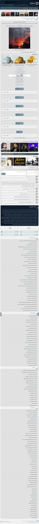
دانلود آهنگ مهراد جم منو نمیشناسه (32, 363)
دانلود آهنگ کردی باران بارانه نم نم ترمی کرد (29, 18)
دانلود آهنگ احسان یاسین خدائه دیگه (31, 290)
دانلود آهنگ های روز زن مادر (33, 476)
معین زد (2, 221)
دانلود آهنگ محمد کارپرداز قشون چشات (31, 292)
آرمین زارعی (33, 209)
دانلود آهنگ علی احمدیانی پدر (32, 412)
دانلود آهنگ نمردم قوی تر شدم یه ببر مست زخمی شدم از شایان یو (27, 285)
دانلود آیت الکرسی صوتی (33, 393)
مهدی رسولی (27, 223)
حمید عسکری (22, 212)
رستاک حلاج (9, 212)
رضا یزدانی (32, 214)
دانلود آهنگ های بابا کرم (33, 251)
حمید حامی (25, 212)
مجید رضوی (35, 220)
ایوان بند (31, 211)
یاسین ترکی (19, 224)
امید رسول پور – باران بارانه (19, 97)
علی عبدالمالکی (19, 217)
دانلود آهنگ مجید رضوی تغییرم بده (32, 350)
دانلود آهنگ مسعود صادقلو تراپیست (32, 244)
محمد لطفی (5, 220)
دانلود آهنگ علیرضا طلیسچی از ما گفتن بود (31, 342)
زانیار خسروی (25, 214)
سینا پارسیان (35, 215)
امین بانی (3, 209)
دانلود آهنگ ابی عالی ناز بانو (33, 294)
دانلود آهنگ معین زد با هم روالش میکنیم (31, 346)
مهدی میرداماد (20, 223)
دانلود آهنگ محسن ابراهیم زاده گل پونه (31, 447)
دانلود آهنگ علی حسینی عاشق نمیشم (31, 414)
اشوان (14, 209)
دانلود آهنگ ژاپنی (34, 499)
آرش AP (36, 209)
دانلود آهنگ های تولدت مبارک (32, 344)
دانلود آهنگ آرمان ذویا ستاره (33, 437)
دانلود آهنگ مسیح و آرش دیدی (32, 328)
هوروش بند (22, 224)
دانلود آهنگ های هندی (33, 511)
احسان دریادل (21, 209)
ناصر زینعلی (32, 224)
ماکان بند (12, 218)
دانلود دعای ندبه (34, 403)
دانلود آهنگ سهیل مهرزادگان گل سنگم (31, 352)
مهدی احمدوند (35, 223)
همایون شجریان (27, 224)
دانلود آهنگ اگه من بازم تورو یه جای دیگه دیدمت (30, 249)
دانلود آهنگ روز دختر (34, 470)
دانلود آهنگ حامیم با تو (33, 317)
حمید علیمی (18, 212)
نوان (29, 224)
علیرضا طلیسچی (3, 217)
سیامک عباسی (14, 214)
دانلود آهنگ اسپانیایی (34, 497)
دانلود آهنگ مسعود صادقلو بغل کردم (31, 410)
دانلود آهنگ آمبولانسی (33, 513)
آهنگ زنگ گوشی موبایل (33, 472)
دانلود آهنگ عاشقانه (34, 462)
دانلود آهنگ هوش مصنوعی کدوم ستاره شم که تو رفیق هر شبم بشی (27, 304)
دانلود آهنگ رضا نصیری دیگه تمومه (32, 288)
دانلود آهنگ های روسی (33, 494)
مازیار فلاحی (15, 218)
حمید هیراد (14, 212)
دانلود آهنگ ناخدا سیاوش (33, 242)
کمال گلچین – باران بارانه (19, 123)
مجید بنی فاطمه (8, 218)
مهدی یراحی (15, 223)
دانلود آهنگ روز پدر (34, 466)
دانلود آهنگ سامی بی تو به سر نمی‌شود (31, 433)
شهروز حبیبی (8, 215)
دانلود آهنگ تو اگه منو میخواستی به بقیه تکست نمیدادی (29, 255)
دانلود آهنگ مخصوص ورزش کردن (32, 484)
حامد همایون (6, 211)
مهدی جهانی (31, 223)
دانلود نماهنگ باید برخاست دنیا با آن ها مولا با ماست (29, 372)
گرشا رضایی (21, 218)
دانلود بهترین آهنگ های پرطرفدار (32, 451)
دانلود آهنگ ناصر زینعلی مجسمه (32, 359)
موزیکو (10, 228)
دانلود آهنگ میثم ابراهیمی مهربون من (31, 336)
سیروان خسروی (5, 214)
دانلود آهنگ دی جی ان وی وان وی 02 (31, 326)
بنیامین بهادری (23, 211)
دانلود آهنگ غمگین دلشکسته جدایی (32, 486)
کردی (21, 22)
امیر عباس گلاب (10, 209)
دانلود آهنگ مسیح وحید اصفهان (32, 443)
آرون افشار (30, 209)
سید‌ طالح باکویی (10, 214)
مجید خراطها (3, 218)
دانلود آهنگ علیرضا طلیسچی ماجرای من (31, 330)
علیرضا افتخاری (8, 217)
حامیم (3, 211)
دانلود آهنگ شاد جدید (33, 458)
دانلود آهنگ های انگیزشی (33, 509)
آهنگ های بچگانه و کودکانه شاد (32, 478)
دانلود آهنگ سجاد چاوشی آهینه (32, 271)
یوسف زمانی (15, 224)
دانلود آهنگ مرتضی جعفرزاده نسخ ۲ (32, 296)
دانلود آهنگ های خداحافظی (33, 503)
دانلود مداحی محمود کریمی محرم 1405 (31, 376)
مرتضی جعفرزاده (17, 221)
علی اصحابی (27, 217)
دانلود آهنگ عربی (34, 492)
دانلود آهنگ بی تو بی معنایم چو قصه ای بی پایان (30, 310)
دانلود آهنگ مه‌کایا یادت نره (33, 269)
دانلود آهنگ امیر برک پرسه (33, 431)
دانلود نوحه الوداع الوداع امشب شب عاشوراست (30, 389)
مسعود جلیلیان (13, 221)
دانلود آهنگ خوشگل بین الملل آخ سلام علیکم (30, 283)
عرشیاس (5, 215)
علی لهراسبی (15, 217)
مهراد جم (12, 223)
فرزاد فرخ (32, 218)
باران (19, 22)
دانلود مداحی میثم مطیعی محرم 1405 (31, 380)
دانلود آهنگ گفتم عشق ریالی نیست (32, 300)
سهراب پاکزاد (18, 214)
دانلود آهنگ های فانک (33, 474)
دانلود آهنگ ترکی (34, 468)
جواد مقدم (13, 211)
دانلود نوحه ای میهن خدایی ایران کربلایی (31, 356)
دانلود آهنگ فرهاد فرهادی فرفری (32, 421)
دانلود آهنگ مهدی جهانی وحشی (32, 425)
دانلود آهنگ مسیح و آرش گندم (32, 365)
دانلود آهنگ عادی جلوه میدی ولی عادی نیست (30, 257)
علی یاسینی (11, 217)
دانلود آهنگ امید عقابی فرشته (32, 332)
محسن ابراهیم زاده (31, 220)
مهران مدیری (9, 223)
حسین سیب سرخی (30, 212)
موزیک (32, 23)
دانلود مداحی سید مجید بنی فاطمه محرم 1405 (30, 378)
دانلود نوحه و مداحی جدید (33, 464)
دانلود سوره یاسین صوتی (33, 397)
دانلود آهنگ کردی (34, 517)
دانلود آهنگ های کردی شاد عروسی (32, 259)
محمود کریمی (26, 221)
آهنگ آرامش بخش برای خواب (33, 480)
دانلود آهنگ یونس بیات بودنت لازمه (32, 338)
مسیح (5, 221)
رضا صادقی (36, 214)
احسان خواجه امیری (25, 209)
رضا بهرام (6, 212)
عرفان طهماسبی (35, 217)
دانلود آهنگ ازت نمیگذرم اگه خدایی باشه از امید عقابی (29, 281)
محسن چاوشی (26, 220)
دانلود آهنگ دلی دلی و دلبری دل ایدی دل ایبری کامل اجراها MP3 (28, 246)
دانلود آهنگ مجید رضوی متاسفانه (32, 361)
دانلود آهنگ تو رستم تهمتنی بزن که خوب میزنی (30, 348)
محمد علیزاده (9, 220)
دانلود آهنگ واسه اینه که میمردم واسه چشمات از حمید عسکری (28, 240)
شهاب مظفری (20, 215)
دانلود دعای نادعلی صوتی (33, 401)
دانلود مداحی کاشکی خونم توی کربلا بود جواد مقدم (29, 439)
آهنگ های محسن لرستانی (33, 515)
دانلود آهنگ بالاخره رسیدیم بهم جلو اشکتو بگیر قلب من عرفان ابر (28, 302)
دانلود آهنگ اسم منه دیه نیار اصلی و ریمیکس (30, 261)
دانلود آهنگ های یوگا (34, 505)
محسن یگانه (17, 220)
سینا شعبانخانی (28, 215)
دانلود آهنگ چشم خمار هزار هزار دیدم (31, 253)
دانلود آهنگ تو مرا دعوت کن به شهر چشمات (30, 275)
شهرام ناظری (12, 215)
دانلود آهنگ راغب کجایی (33, 429)
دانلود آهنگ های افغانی (33, 482)
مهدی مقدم (23, 223)
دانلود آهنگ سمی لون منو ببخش (32, 277)
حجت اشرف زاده (35, 212)
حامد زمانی (10, 211)
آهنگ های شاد (19, 154)
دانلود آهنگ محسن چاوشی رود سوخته (31, 322)
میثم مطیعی (5, 223)
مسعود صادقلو (8, 221)
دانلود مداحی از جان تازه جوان (32, 374)
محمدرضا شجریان (35, 221)
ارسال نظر (3, 173)
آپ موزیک (34, 3)
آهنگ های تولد (7, 154)
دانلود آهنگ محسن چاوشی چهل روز (31, 334)
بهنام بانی (19, 211)
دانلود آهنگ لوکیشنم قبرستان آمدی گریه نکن (30, 306)
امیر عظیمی (6, 209)
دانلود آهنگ (24, 22)
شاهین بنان (23, 215)
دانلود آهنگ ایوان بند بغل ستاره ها (32, 298)
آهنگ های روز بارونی (34, 507)
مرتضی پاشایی (22, 221)
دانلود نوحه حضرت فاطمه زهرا (32, 391)
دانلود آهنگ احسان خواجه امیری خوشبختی (31, 445)
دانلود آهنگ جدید (34, 460)
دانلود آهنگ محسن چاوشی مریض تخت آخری (30, 354)
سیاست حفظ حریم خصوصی (6, 521)
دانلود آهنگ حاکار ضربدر (33, 324)
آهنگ (28, 23)
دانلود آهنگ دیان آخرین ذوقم (32, 263)
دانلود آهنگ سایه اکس (33, 273)
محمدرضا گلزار (30, 221)
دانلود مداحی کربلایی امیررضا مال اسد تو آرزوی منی (29, 370)
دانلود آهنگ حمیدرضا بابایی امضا (32, 423)
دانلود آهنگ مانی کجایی (33, 419)
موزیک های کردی (34, 488)
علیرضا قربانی (35, 218)
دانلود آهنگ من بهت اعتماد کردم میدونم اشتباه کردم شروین (28, 279)
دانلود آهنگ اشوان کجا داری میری (32, 416)
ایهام (33, 211)
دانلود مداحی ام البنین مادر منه (32, 384)
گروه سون (18, 218)
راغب (12, 212)
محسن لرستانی (22, 220)
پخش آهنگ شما (25, 8)
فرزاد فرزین (29, 218)
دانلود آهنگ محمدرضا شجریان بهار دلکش (31, 435)
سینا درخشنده (32, 215)
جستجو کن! (3, 2)
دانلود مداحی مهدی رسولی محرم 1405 (31, 382)
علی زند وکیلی (23, 217)
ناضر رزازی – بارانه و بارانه (19, 114)
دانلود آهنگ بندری (34, 490)
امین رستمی (35, 211)
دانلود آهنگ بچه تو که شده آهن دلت (31, 267)
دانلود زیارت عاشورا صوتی (33, 395)
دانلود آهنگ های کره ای (33, 501)
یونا (13, 224)
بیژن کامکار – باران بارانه (19, 106)
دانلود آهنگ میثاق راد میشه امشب (32, 441)
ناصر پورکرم (35, 224)
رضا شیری (3, 212)
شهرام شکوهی (16, 215)
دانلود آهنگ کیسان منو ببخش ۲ (32, 427)
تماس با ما (31, 8)
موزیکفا (29, 228)
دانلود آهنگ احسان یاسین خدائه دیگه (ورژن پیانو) (30, 265)
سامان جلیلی (22, 214)
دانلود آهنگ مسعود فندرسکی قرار (32, 449)
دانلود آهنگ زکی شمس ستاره (33, 315)
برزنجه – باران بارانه (19, 131)
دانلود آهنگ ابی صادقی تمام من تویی (31, 320)
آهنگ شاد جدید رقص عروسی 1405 (32, 340)
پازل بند (17, 211)
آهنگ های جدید (32, 154)
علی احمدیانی (31, 217)
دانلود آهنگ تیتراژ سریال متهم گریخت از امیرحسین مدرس (29, 308)
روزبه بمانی (29, 214)
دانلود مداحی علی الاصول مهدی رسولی (31, 386)
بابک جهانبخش (27, 211)
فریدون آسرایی (25, 218)
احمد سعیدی (17, 209)
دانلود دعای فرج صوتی (33, 399)
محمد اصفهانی (14, 220)
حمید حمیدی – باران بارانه (19, 88)
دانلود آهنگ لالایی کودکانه (33, 455)
